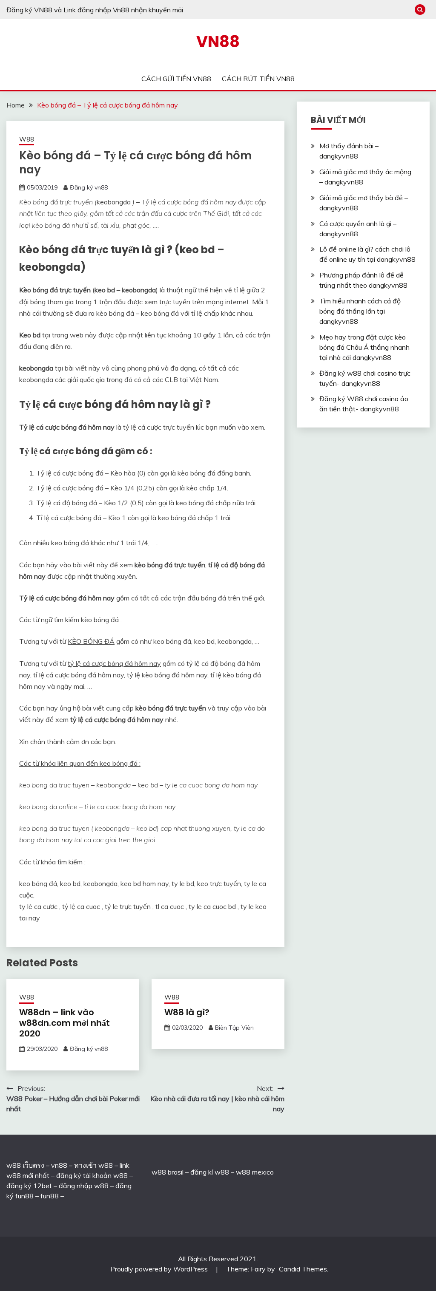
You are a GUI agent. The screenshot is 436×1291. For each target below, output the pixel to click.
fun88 (49, 1196)
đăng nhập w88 (83, 1185)
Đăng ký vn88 (89, 187)
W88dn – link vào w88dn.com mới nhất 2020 (64, 1022)
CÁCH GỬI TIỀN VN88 (176, 78)
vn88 (59, 1165)
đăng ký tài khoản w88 (92, 1175)
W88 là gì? (186, 1012)
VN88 (218, 42)
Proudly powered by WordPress (159, 1269)
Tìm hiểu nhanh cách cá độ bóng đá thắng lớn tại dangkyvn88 (360, 311)
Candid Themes (303, 1269)
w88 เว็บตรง (25, 1165)
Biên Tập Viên (234, 1027)
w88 (159, 1172)
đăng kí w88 (209, 1172)
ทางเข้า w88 (93, 1165)
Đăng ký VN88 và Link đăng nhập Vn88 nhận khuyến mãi (94, 10)
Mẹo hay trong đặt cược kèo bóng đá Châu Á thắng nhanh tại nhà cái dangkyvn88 (364, 347)
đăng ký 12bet (29, 1185)
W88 (26, 139)
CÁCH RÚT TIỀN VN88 (258, 78)
